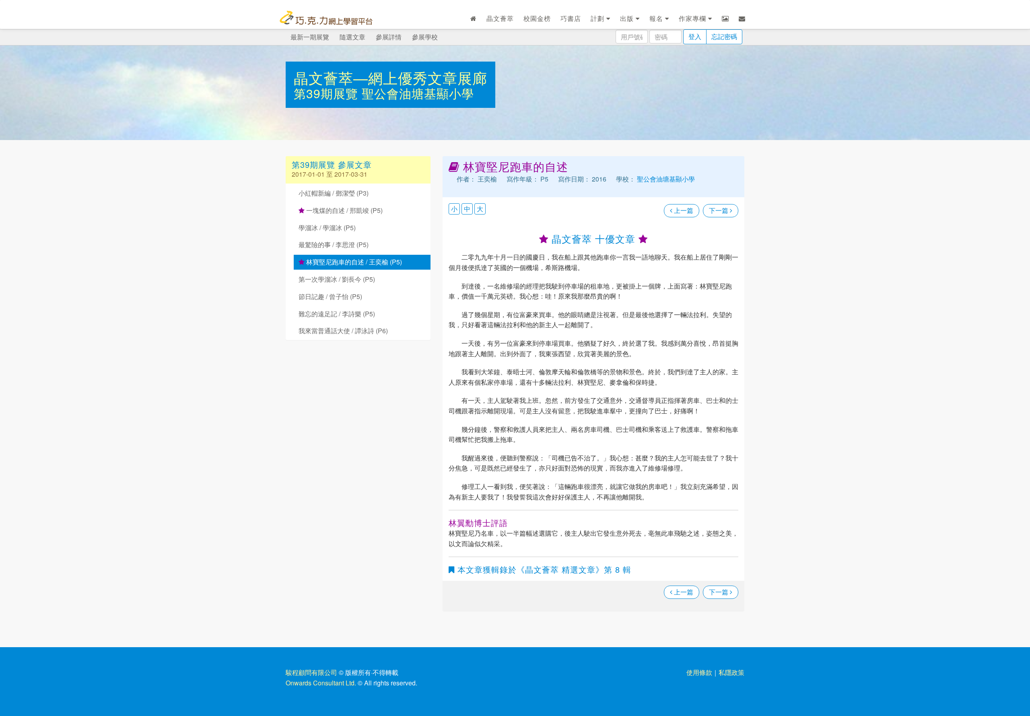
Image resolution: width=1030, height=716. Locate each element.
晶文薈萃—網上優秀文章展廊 (390, 77)
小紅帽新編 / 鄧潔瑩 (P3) (334, 193)
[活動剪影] (725, 18)
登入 (694, 36)
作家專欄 (693, 18)
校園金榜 (537, 18)
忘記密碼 (724, 36)
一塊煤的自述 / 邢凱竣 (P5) (344, 210)
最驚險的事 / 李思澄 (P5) (334, 244)
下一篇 (719, 210)
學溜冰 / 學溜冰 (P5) (327, 227)
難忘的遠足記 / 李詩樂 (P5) (337, 313)
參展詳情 (389, 36)
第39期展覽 (328, 93)
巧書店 (570, 18)
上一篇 (682, 210)
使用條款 (699, 672)
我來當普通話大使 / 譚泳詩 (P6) (343, 330)
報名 (657, 18)
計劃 (598, 18)
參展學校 (425, 36)
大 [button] (480, 208)
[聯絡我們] (742, 18)
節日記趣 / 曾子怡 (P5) (330, 296)
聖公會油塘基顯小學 (418, 93)
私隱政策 (731, 672)
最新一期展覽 (309, 36)
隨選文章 (352, 36)
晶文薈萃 (500, 18)
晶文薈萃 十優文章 (593, 238)
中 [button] (467, 208)
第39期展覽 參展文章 (332, 164)
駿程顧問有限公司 (311, 672)
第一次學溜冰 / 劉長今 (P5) (337, 279)
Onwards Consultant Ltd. (321, 682)
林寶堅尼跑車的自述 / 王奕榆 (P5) (353, 261)
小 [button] (454, 208)
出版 (628, 18)
